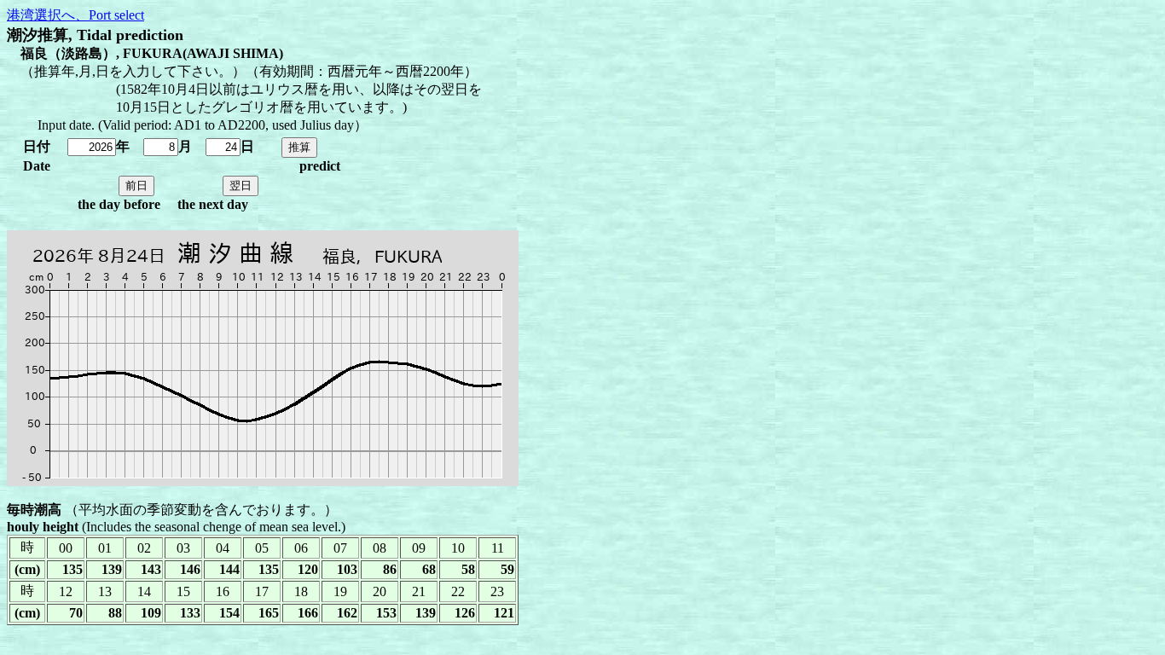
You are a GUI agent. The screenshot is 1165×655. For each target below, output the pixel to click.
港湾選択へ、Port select (75, 15)
